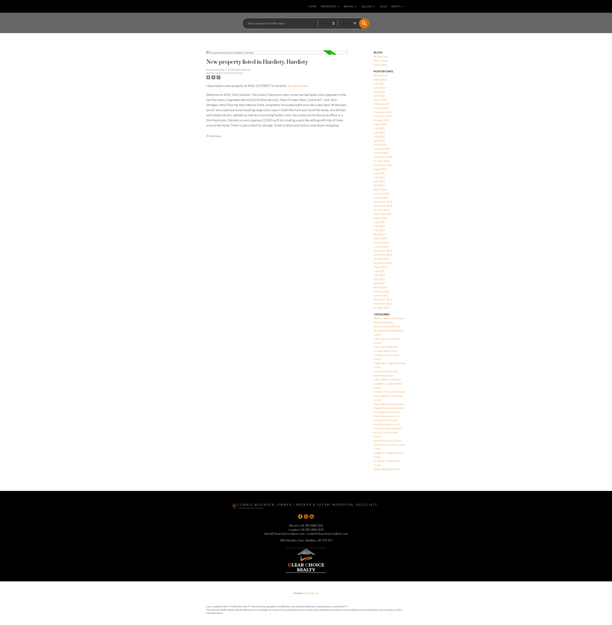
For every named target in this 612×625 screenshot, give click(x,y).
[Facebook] (300, 516)
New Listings (381, 60)
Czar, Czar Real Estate (386, 346)
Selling (366, 6)
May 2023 (379, 230)
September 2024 (383, 164)
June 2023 (379, 226)
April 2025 (379, 140)
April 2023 (379, 234)
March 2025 (380, 144)
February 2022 (382, 291)
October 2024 (382, 160)
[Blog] (312, 516)
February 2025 (382, 148)
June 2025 (379, 132)
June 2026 (379, 87)
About (395, 6)
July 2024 (379, 173)
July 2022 (379, 270)
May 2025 (379, 136)
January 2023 (381, 246)
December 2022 (383, 250)
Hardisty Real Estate (385, 350)
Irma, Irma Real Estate (386, 371)
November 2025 (383, 116)
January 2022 (381, 295)
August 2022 (380, 266)
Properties (328, 6)
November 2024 (383, 156)
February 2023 (382, 242)
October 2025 (382, 120)
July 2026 (379, 83)
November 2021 (383, 303)
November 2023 (383, 205)
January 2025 (381, 152)
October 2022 (382, 258)
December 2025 (383, 112)
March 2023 (380, 238)
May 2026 (379, 91)
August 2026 (380, 79)
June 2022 (379, 274)
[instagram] (306, 516)
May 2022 (379, 279)
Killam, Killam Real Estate (387, 379)
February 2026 (382, 103)
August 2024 (380, 169)
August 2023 (380, 217)
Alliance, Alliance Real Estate (389, 318)
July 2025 (379, 128)
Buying (348, 6)
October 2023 (382, 209)
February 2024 (382, 193)
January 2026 (381, 107)
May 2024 (379, 181)
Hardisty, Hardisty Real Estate (229, 73)
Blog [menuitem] (383, 6)
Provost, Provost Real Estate (389, 391)
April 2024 (379, 185)
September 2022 (383, 262)
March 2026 (380, 99)
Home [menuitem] (312, 6)
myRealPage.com (311, 593)
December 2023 (383, 201)
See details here (298, 86)
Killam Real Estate (383, 375)
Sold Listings (380, 64)
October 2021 (382, 307)
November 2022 (383, 254)
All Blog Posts (381, 56)
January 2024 (381, 197)
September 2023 (383, 213)
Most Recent (381, 75)
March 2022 (380, 287)
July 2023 (379, 222)
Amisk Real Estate (383, 322)
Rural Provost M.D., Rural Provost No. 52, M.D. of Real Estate (389, 444)
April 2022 (379, 283)
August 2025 (380, 124)
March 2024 (380, 189)
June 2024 (379, 177)
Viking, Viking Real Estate (387, 469)
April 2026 (379, 95)
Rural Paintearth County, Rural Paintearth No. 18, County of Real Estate (387, 416)
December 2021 (383, 299)
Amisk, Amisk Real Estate (387, 326)
